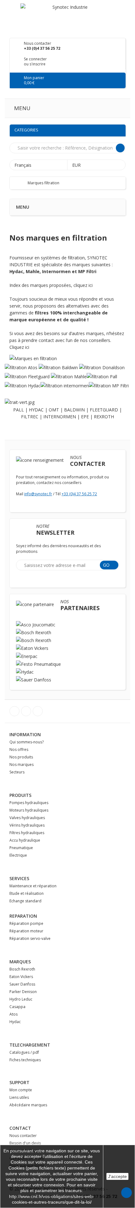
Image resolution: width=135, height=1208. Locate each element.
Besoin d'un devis (25, 1143)
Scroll (126, 1192)
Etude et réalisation (26, 893)
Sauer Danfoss (22, 984)
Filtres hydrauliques (26, 832)
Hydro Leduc (20, 999)
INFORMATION (25, 734)
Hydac (15, 1021)
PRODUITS (20, 795)
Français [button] (23, 165)
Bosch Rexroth (22, 969)
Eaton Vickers (21, 976)
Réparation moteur (26, 931)
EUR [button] (77, 165)
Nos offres (18, 749)
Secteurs (16, 772)
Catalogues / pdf (24, 1052)
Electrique (18, 855)
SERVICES (19, 878)
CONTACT (20, 1128)
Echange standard (25, 901)
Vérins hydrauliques (27, 825)
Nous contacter (23, 1135)
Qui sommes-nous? (26, 742)
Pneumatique (21, 847)
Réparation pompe (26, 923)
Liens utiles (19, 1097)
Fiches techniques (25, 1060)
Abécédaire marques (28, 1105)
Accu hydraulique (24, 840)
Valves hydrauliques (27, 817)
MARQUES (20, 962)
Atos (13, 1014)
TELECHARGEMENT (29, 1045)
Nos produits (21, 757)
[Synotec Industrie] (67, 17)
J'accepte (117, 1176)
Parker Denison (23, 991)
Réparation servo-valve (30, 938)
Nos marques (21, 764)
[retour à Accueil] (20, 183)
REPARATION (23, 916)
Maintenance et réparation (33, 886)
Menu (22, 108)
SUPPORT (19, 1082)
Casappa (17, 1006)
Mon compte (20, 1090)
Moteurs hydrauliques (28, 810)
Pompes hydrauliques (28, 802)
